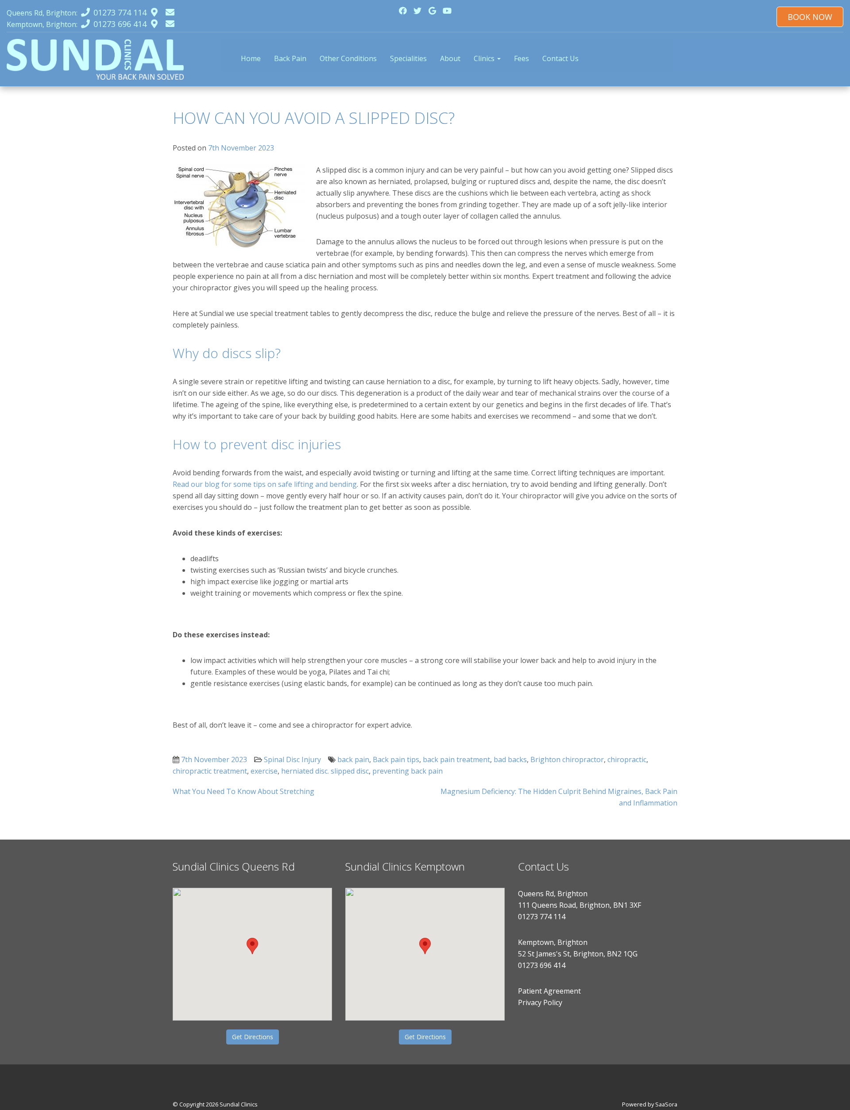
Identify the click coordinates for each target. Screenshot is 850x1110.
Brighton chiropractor (567, 759)
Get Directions (252, 1037)
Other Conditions (348, 58)
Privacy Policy (540, 1002)
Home (251, 58)
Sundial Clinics (239, 1104)
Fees (521, 58)
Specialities (408, 58)
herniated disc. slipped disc (325, 771)
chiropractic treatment (210, 771)
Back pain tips (396, 759)
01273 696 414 (541, 965)
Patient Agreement (549, 991)
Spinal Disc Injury (292, 759)
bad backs (510, 759)
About (450, 58)
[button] (252, 946)
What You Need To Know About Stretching (243, 791)
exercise (264, 771)
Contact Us (560, 58)
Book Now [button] (810, 17)
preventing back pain (407, 771)
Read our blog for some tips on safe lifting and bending (265, 484)
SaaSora (666, 1104)
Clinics (485, 58)
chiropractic (626, 759)
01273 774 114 (541, 916)
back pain (353, 759)
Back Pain (290, 58)
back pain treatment (456, 759)
